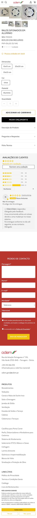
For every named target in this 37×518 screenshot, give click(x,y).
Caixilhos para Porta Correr (12, 429)
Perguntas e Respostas (11, 136)
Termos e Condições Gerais (12, 479)
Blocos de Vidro (8, 458)
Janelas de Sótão (8, 403)
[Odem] (18, 2)
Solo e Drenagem (8, 399)
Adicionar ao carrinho (18, 113)
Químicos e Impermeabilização (14, 455)
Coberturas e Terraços (10, 419)
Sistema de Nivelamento (11, 439)
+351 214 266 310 (8, 365)
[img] (15, 195)
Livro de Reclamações (10, 487)
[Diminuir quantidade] (4, 103)
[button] (7, 185)
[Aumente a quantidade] (16, 103)
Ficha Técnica (7, 145)
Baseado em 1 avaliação (12, 164)
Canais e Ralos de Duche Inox (13, 396)
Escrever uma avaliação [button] (18, 167)
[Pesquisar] (7, 2)
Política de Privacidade (23, 329)
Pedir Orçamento (18, 120)
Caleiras (5, 415)
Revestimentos (7, 388)
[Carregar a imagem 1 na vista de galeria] (18, 12)
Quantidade (6, 99)
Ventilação (6, 407)
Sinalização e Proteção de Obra (14, 462)
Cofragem (5, 447)
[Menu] (2, 2)
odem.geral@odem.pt (10, 373)
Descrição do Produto (10, 128)
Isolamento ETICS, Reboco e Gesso (15, 443)
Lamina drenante (8, 451)
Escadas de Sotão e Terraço (12, 411)
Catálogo (5, 483)
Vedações (5, 392)
